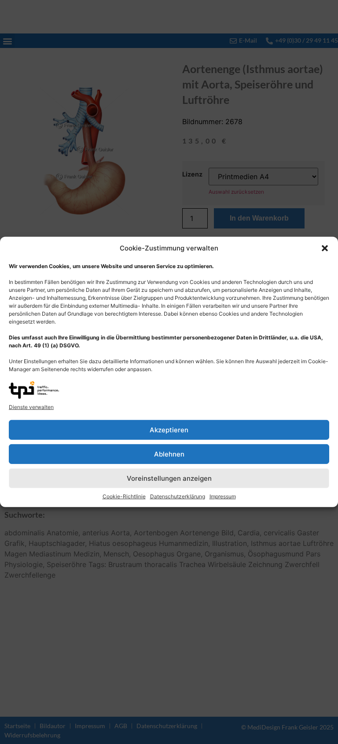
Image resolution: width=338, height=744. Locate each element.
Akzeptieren (169, 430)
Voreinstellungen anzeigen (169, 478)
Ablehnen (169, 454)
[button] (324, 248)
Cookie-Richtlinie (124, 496)
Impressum (222, 496)
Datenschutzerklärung (177, 496)
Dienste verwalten (31, 407)
